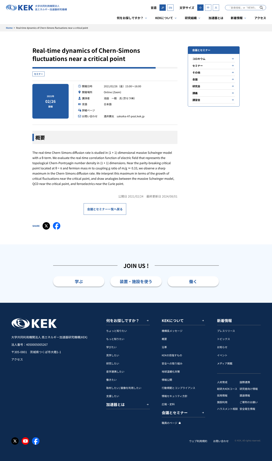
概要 (164, 339)
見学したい (112, 355)
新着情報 (237, 18)
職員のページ (169, 423)
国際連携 (245, 382)
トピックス (223, 339)
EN (170, 7)
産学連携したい (115, 371)
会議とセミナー (175, 412)
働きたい (111, 380)
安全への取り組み (172, 363)
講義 (195, 93)
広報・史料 (168, 404)
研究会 (196, 86)
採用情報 (222, 395)
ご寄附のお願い (249, 402)
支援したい (112, 396)
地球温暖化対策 (171, 371)
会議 (195, 79)
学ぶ (79, 281)
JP (162, 7)
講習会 (196, 100)
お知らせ (222, 347)
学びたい (111, 347)
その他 (196, 72)
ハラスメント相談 (227, 409)
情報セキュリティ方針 (174, 396)
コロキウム (198, 59)
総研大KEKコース (227, 389)
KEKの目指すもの (172, 355)
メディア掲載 (224, 363)
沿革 (164, 347)
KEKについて (164, 18)
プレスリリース (226, 331)
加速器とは (216, 18)
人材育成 (222, 382)
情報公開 (167, 380)
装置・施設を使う (136, 281)
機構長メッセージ (172, 331)
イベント (222, 355)
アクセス (260, 18)
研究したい (112, 363)
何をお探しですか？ (130, 18)
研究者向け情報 (249, 389)
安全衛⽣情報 (247, 409)
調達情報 (245, 395)
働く (193, 281)
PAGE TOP (263, 302)
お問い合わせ (221, 441)
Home (9, 27)
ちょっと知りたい (116, 331)
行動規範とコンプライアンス (178, 388)
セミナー (38, 73)
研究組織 (191, 18)
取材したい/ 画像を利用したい (123, 388)
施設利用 (222, 402)
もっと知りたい (115, 339)
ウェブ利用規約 (198, 441)
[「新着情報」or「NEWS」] (261, 7)
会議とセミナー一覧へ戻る (105, 209)
